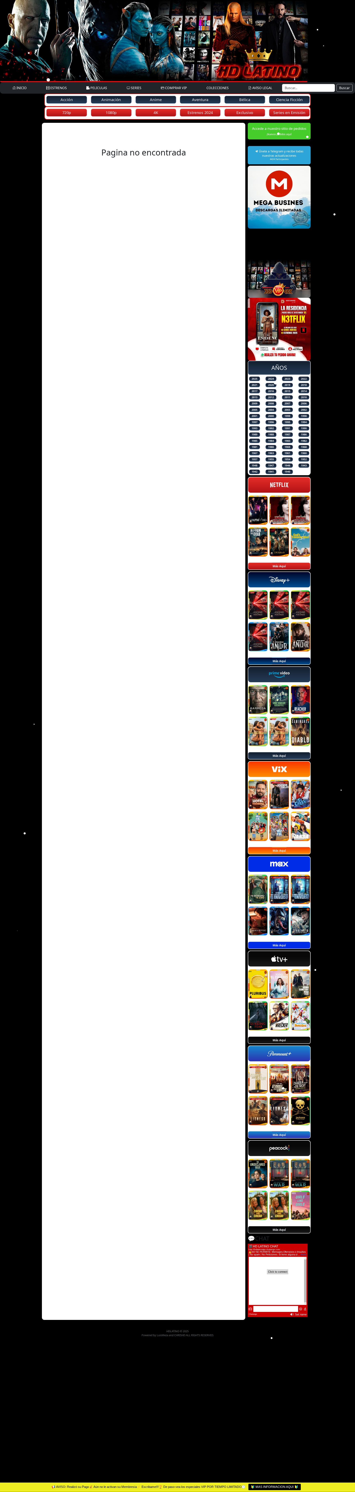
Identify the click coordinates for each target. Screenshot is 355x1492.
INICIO (21, 88)
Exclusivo (244, 112)
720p (66, 112)
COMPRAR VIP (175, 88)
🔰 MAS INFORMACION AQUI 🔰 (274, 1487)
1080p (111, 112)
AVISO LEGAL (261, 88)
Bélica (244, 99)
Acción (67, 99)
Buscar (344, 88)
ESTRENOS (58, 88)
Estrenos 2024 (200, 112)
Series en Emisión (289, 112)
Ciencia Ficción (289, 99)
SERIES (135, 88)
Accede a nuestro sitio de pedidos (279, 131)
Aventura (200, 99)
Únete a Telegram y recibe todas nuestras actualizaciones (280, 155)
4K (155, 112)
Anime (155, 99)
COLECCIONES (217, 88)
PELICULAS (98, 88)
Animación (111, 99)
